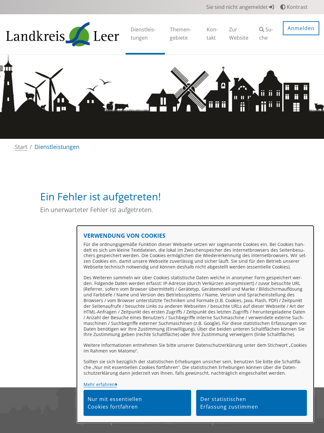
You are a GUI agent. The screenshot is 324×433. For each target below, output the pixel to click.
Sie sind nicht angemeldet (237, 6)
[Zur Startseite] (63, 33)
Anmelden (301, 28)
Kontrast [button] (296, 6)
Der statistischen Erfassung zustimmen (229, 403)
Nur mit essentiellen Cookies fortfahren (115, 403)
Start (21, 147)
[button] (266, 34)
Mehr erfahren (99, 384)
